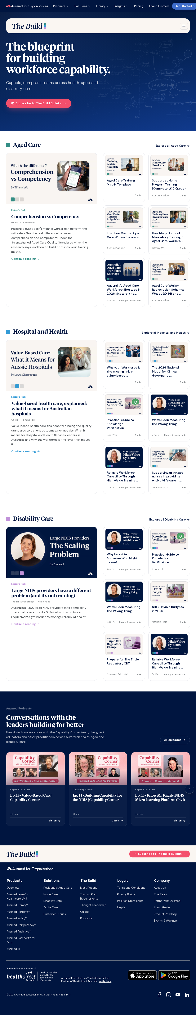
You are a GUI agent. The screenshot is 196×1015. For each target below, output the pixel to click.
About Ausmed (159, 6)
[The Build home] (29, 26)
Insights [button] (119, 6)
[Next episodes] (189, 789)
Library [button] (100, 6)
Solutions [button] (80, 6)
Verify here (105, 981)
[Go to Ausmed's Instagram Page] (168, 994)
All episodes (172, 740)
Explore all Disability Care (167, 519)
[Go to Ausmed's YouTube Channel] (178, 995)
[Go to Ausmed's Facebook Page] (159, 994)
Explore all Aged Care (170, 146)
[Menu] (184, 26)
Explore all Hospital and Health (164, 333)
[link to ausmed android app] (174, 974)
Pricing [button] (138, 6)
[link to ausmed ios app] (143, 974)
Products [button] (59, 6)
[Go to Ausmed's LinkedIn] (186, 994)
